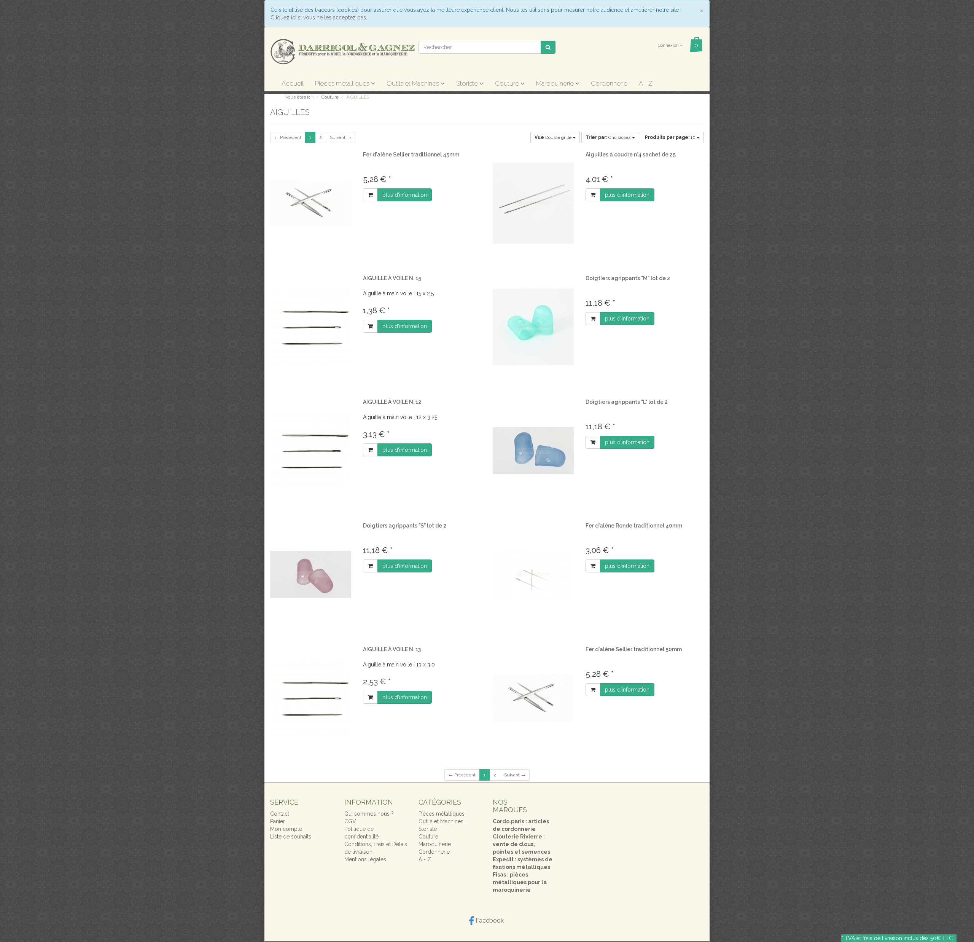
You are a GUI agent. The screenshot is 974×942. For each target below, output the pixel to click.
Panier (277, 821)
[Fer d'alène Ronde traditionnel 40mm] (533, 574)
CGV (350, 821)
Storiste (467, 83)
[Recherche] (548, 47)
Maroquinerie (555, 83)
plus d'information (404, 195)
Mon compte (286, 829)
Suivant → (340, 137)
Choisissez (609, 137)
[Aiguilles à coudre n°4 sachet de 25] (533, 203)
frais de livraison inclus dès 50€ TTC (908, 938)
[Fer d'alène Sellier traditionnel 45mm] (311, 203)
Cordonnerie (609, 83)
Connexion (669, 45)
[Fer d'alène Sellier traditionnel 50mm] (533, 698)
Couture (507, 83)
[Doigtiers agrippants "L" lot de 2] (533, 450)
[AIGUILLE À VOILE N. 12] (311, 450)
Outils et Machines (414, 83)
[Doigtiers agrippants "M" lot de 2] (533, 326)
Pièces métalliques (343, 83)
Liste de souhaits (290, 837)
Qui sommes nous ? (369, 814)
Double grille (554, 137)
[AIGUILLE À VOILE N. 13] (311, 698)
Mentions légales (365, 859)
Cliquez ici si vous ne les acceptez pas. (319, 17)
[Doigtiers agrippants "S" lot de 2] (311, 574)
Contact (279, 814)
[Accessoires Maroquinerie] (342, 51)
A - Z (646, 83)
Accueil (293, 83)
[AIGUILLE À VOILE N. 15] (311, 326)
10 (671, 137)
